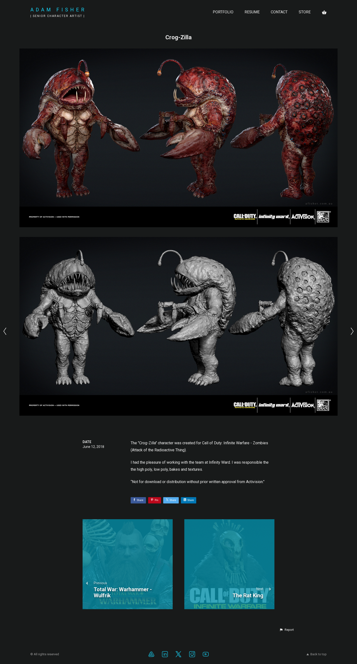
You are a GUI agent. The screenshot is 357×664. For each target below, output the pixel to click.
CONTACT (279, 12)
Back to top (318, 654)
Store (305, 12)
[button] (286, 629)
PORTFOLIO (223, 12)
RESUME (252, 12)
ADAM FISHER (58, 10)
